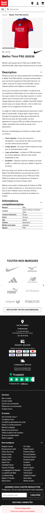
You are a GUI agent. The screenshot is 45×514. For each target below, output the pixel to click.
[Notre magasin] (32, 3)
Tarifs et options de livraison (12, 432)
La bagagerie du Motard (11, 470)
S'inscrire (35, 495)
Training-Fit (27, 470)
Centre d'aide (7, 401)
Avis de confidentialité (10, 435)
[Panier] (43, 3)
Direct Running (7, 451)
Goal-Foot (6, 462)
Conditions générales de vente (13, 422)
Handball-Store (8, 465)
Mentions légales (8, 427)
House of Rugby (8, 467)
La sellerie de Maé (9, 473)
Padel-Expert (28, 449)
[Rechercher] (8, 9)
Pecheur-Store (29, 451)
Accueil (4, 15)
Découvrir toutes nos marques (22, 309)
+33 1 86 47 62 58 (22, 336)
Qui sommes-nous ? (9, 416)
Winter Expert (28, 480)
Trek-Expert (27, 473)
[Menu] (2, 9)
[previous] (1, 285)
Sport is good (28, 467)
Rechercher (14, 9)
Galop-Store (6, 459)
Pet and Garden (29, 454)
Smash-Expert (28, 459)
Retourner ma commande (11, 406)
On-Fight (26, 446)
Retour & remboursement (11, 424)
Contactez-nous (22, 328)
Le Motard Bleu (8, 475)
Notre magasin (7, 438)
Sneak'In (26, 462)
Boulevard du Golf (9, 449)
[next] (43, 285)
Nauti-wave (6, 480)
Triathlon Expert (29, 475)
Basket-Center (7, 446)
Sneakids (27, 465)
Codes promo (7, 409)
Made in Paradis (8, 478)
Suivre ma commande (10, 403)
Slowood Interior (29, 457)
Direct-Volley (7, 454)
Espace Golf (6, 457)
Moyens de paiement (10, 430)
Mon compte (6, 398)
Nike (6, 52)
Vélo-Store (27, 478)
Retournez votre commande (22, 370)
